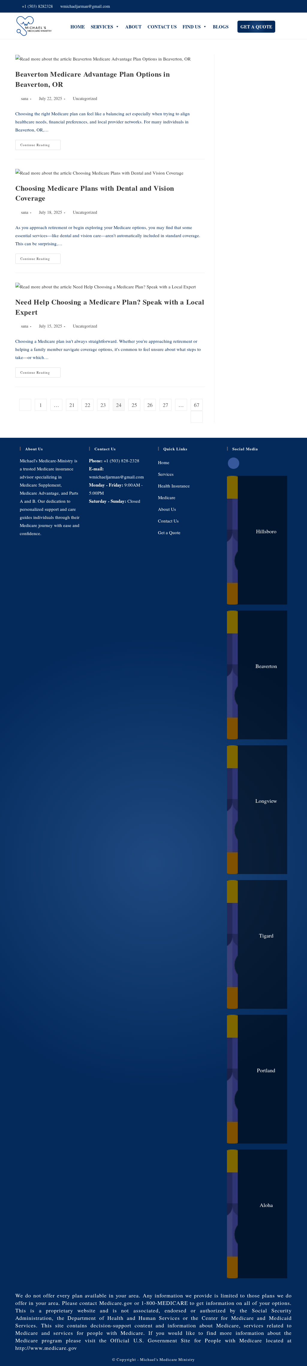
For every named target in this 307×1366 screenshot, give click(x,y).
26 (150, 404)
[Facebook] (233, 463)
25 (134, 404)
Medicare (166, 497)
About (133, 26)
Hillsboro (266, 531)
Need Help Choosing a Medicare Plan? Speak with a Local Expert (109, 306)
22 (87, 404)
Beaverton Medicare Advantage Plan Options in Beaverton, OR (92, 79)
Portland (266, 1070)
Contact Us (162, 26)
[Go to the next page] (197, 417)
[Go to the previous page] (25, 405)
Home (77, 26)
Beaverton (266, 666)
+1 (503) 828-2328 (121, 461)
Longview (266, 800)
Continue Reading (40, 143)
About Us (167, 509)
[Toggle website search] (278, 26)
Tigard (266, 935)
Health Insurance (174, 486)
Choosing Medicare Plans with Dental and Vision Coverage (94, 193)
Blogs (220, 26)
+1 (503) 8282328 (37, 6)
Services (102, 26)
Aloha (266, 1204)
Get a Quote (256, 26)
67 (196, 404)
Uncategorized (85, 98)
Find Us (192, 26)
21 (72, 404)
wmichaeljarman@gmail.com (85, 6)
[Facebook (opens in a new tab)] (283, 6)
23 (103, 404)
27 (165, 404)
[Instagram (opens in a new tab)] (289, 6)
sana (24, 98)
